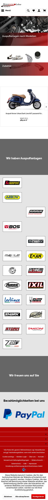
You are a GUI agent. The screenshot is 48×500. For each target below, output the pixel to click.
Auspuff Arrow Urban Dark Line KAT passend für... (24, 113)
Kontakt (41, 457)
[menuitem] (6, 10)
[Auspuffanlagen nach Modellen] (24, 31)
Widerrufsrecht (37, 460)
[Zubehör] (24, 61)
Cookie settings (8, 457)
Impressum (33, 463)
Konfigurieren (38, 496)
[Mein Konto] (39, 10)
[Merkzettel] (33, 10)
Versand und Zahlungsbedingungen (16, 460)
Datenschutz (16, 463)
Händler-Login (21, 457)
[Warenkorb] (44, 10)
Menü (8, 10)
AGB (24, 463)
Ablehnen (8, 496)
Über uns (32, 457)
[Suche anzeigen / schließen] (28, 10)
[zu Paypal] (24, 414)
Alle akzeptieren (22, 496)
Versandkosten (40, 450)
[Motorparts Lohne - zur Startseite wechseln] (11, 5)
